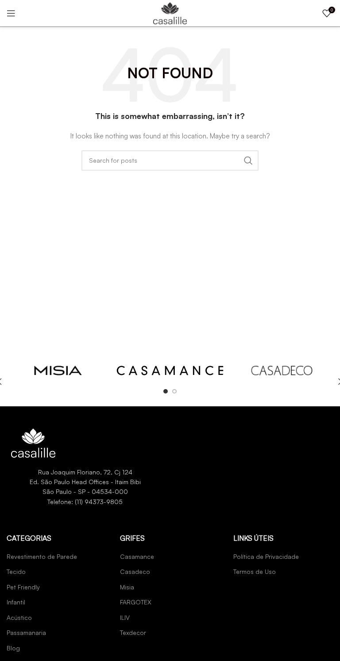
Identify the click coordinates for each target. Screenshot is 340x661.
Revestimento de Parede (42, 556)
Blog (13, 648)
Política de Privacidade (266, 556)
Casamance (137, 556)
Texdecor (133, 632)
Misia (127, 587)
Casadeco (135, 571)
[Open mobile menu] (11, 13)
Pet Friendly (23, 587)
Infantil (16, 602)
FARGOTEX (135, 602)
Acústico (19, 617)
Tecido (16, 571)
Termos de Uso (254, 571)
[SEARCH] (248, 160)
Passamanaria (26, 632)
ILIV (125, 617)
